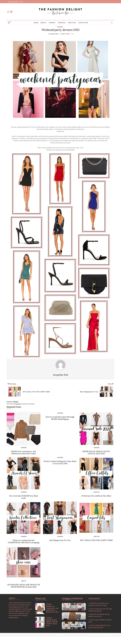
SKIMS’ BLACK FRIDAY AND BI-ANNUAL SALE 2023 (96, 452)
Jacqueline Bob (54, 34)
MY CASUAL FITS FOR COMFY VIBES (96, 540)
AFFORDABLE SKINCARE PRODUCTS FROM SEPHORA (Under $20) (23, 585)
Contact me (83, 23)
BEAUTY (43, 23)
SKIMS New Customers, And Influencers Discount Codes (23, 452)
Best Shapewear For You (60, 540)
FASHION (52, 23)
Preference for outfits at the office (96, 496)
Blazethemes (111, 635)
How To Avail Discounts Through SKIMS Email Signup (60, 418)
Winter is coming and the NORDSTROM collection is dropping (23, 541)
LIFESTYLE (62, 23)
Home (36, 23)
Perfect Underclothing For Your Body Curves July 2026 (59, 462)
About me (72, 23)
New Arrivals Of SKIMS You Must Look (23, 497)
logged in (18, 404)
